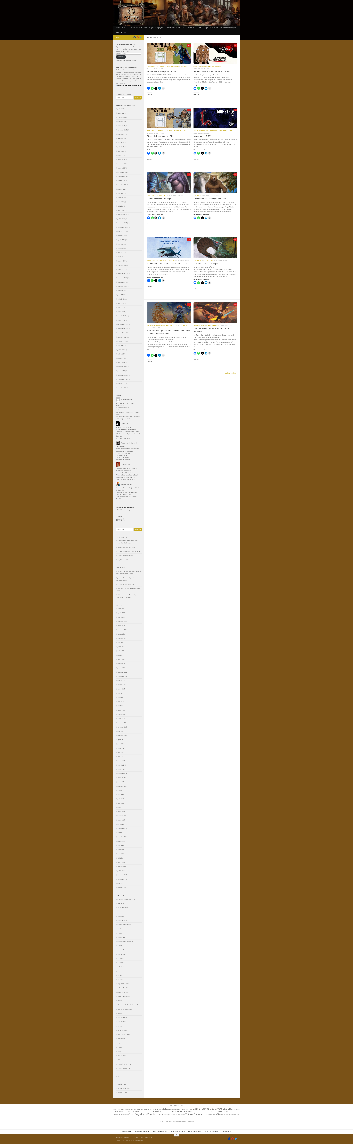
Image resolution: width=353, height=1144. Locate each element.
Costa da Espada (122, 950)
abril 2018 (120, 358)
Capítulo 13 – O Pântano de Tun (125, 477)
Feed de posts (121, 1084)
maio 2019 (120, 303)
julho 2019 (120, 295)
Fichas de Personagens (228, 28)
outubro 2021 (121, 180)
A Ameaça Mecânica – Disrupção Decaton (212, 71)
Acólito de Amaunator (122, 407)
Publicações (121, 1038)
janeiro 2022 (121, 168)
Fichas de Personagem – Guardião (126, 429)
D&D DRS (227, 1109)
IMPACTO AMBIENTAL (123, 460)
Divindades (120, 958)
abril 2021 (120, 206)
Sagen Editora (226, 1131)
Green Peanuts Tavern (177, 1131)
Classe (161, 1109)
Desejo (131, 584)
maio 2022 (120, 151)
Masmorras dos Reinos (155, 260)
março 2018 (121, 362)
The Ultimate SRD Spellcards (124, 473)
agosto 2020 (121, 240)
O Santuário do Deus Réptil (206, 263)
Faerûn (157, 1111)
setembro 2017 (121, 388)
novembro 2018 (122, 328)
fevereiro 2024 (121, 117)
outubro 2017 (121, 383)
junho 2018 (120, 350)
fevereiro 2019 (121, 316)
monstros (122, 1114)
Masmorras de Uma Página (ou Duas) (128, 1005)
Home (118, 28)
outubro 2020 (121, 231)
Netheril (127, 1114)
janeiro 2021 (121, 219)
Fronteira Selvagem (206, 1111)
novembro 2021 (122, 176)
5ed (114, 1109)
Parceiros (183, 66)
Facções (120, 979)
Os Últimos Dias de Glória (138, 28)
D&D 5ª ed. (189, 1109)
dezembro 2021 (122, 172)
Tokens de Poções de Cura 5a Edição (127, 475)
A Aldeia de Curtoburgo (123, 438)
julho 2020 (120, 244)
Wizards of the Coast (234, 1114)
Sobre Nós (190, 28)
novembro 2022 (122, 130)
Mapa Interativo (121, 32)
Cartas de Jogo (203, 28)
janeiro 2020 (121, 269)
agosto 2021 (121, 189)
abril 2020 (120, 257)
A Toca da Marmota (128, 1109)
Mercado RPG (126, 1131)
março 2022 (121, 159)
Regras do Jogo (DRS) (156, 28)
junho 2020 (120, 248)
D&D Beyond (206, 66)
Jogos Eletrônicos (122, 992)
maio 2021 (120, 202)
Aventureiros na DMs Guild (175, 28)
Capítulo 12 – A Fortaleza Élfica (125, 479)
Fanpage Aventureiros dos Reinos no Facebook (176, 1122)
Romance (120, 1051)
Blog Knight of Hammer (142, 1131)
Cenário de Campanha (124, 924)
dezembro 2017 (122, 375)
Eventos (119, 975)
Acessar (120, 1080)
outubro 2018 (121, 333)
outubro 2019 (121, 282)
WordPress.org (122, 1092)
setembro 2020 (121, 235)
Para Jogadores (162, 66)
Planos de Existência (123, 1034)
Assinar (120, 57)
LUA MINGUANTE (121, 455)
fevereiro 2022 (121, 164)
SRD (230, 131)
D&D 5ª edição (201, 1108)
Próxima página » (230, 373)
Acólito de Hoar (120, 410)
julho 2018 (120, 345)
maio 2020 (120, 252)
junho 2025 (120, 109)
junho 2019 (120, 299)
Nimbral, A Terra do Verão (123, 427)
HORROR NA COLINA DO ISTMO (126, 453)
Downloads (214, 28)
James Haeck (222, 1111)
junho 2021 (120, 197)
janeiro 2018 (121, 371)
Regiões (119, 1047)
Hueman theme (139, 1140)
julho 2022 (120, 142)
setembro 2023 (121, 121)
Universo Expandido (123, 1068)
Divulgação (183, 325)
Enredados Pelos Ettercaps (159, 199)
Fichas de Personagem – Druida (161, 71)
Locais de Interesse (233, 1111)
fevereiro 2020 (121, 265)
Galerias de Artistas (123, 988)
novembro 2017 (122, 379)
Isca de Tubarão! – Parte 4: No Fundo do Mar (167, 263)
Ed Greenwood (124, 1112)
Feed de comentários (123, 1088)
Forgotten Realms (182, 1111)
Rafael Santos (181, 1114)
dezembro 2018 (122, 324)
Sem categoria (121, 1055)
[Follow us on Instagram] (137, 37)
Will (227, 1114)
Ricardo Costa (211, 1114)
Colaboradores (121, 937)
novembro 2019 (122, 278)
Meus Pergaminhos (194, 1131)
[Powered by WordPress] (123, 1140)
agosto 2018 (121, 341)
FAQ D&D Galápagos (211, 1131)
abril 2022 (120, 155)
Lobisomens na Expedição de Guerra (210, 199)
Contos (119, 945)
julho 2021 (120, 193)
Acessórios (151, 66)
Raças (119, 1043)
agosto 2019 (121, 290)
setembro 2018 (121, 337)
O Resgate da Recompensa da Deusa (127, 431)
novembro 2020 (122, 227)
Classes (119, 933)
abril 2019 (120, 307)
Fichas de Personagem (166, 1111)
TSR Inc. (223, 1114)
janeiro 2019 (121, 320)
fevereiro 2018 (121, 366)
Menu (124, 28)
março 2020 (121, 261)
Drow (238, 1109)
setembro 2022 (121, 138)
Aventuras (197, 66)
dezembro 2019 (122, 273)
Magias (119, 1000)
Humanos (213, 1112)
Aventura (136, 1109)
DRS (195, 131)
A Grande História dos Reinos (126, 899)
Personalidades (122, 1030)
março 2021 (121, 210)
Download (234, 1109)
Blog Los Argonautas (160, 1131)
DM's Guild (120, 967)
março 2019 (121, 311)
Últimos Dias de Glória (124, 1064)
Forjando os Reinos (123, 983)
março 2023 (121, 126)
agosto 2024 (121, 113)
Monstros (201, 131)
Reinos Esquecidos (196, 1114)
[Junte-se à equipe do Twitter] (140, 37)
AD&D (117, 1109)
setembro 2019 (121, 286)
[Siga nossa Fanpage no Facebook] (134, 37)
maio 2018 (120, 354)
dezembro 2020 (122, 223)
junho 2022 (120, 147)
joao (118, 571)
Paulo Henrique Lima (172, 1114)
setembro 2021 (121, 185)
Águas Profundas (153, 325)
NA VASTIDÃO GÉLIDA (123, 457)
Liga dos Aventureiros (123, 996)
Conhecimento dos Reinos (125, 941)
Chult (119, 929)
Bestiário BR (121, 916)
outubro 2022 (121, 134)
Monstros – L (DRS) (202, 136)
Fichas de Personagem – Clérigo (161, 136)
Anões (122, 1109)
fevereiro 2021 (121, 214)
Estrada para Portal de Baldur (146, 1111)
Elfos (129, 1112)
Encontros (135, 1112)
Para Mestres (174, 66)
